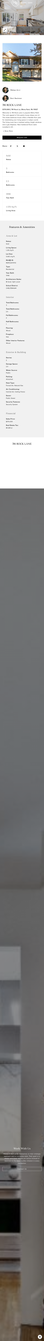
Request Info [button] (22, 138)
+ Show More (8, 131)
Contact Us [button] (22, 1169)
